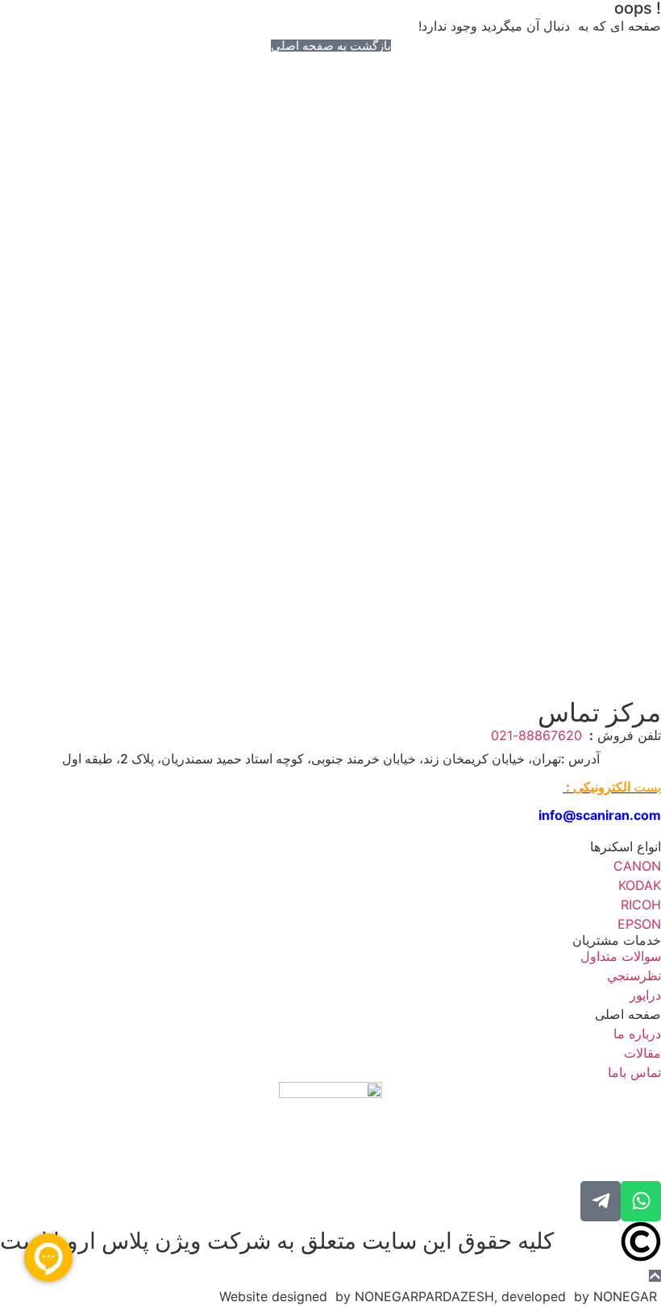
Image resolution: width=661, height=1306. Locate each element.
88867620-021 (538, 735)
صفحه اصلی (628, 1014)
